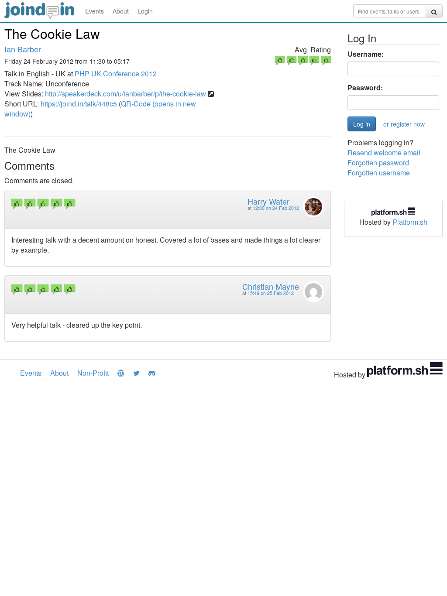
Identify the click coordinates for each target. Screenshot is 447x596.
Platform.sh (409, 222)
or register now (404, 124)
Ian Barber (22, 49)
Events (94, 11)
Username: (365, 54)
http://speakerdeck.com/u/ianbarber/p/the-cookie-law (125, 94)
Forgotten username (378, 173)
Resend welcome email (383, 152)
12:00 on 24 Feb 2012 (276, 208)
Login (145, 11)
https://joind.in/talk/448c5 (79, 104)
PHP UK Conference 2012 (116, 74)
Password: (365, 87)
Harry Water (268, 201)
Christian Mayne (270, 286)
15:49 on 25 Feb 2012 (271, 293)
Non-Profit (93, 373)
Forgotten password (378, 163)
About (121, 11)
